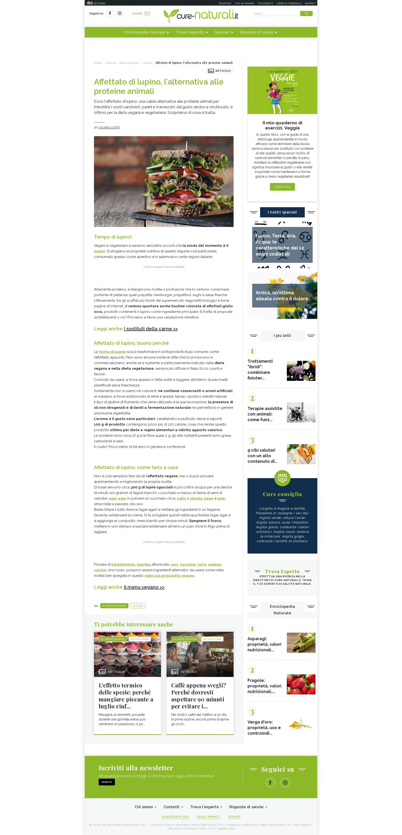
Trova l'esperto (190, 32)
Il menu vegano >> (144, 587)
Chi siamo (144, 807)
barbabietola (123, 564)
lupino (99, 251)
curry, (202, 564)
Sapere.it (310, 3)
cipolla (196, 498)
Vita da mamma (244, 3)
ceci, (175, 564)
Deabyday (225, 3)
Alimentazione (114, 606)
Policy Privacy (208, 816)
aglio (181, 498)
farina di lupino (112, 352)
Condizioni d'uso (175, 816)
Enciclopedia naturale (145, 32)
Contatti (171, 807)
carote (100, 570)
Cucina (137, 606)
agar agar (117, 498)
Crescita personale (289, 3)
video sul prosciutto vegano (169, 576)
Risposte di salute (257, 32)
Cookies (234, 816)
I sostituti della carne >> (151, 328)
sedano (214, 564)
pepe (208, 498)
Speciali (222, 32)
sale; (221, 498)
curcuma (188, 564)
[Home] (201, 16)
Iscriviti (137, 13)
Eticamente (265, 3)
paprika (144, 564)
